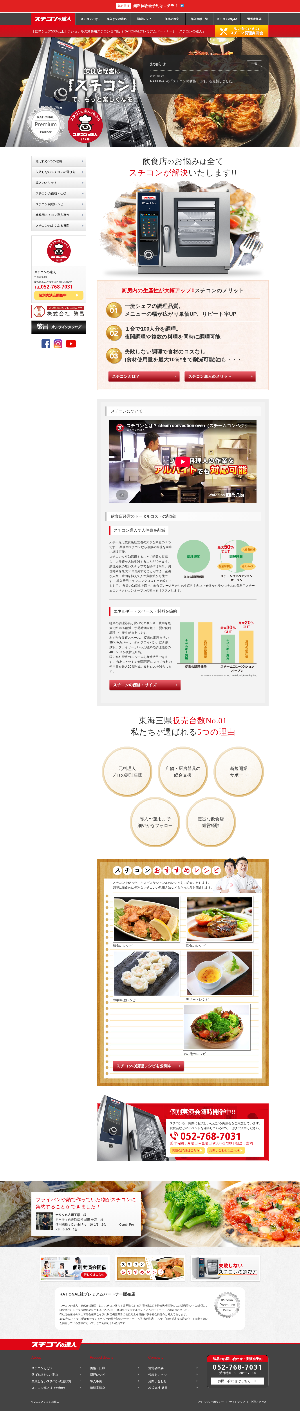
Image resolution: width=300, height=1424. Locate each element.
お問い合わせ (157, 1381)
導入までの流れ (117, 19)
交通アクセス (258, 1401)
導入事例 (96, 1381)
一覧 (254, 64)
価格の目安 (172, 19)
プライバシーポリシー (210, 1401)
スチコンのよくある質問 (52, 225)
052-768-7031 (237, 1367)
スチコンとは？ (42, 1368)
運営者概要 (254, 19)
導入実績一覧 (199, 19)
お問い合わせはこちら (224, 1150)
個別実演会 (97, 1388)
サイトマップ (237, 1401)
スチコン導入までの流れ (48, 1388)
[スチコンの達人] (53, 19)
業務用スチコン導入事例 (52, 215)
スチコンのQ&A (227, 19)
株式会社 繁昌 (158, 1388)
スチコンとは (89, 19)
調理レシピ (144, 19)
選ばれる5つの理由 (49, 161)
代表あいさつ (157, 1374)
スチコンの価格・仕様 (51, 193)
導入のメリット (46, 182)
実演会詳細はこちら (186, 1150)
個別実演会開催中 (53, 295)
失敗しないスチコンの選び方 (56, 172)
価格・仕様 (97, 1368)
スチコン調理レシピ (49, 204)
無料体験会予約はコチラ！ (148, 6)
